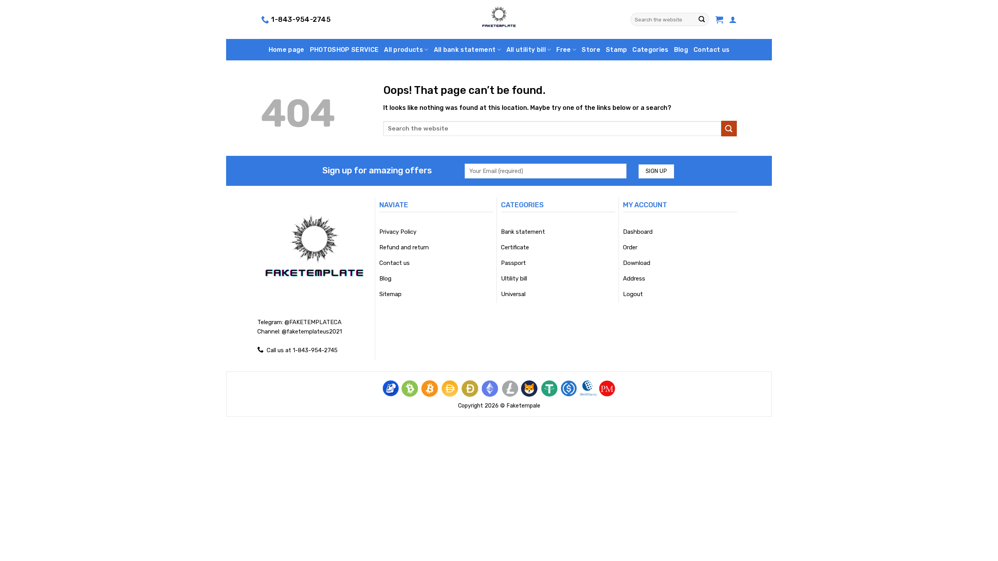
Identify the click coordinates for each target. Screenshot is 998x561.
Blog (681, 49)
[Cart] (719, 19)
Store (591, 49)
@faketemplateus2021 (312, 331)
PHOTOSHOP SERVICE (344, 49)
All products (403, 49)
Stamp (616, 49)
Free (563, 49)
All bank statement (465, 49)
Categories (650, 49)
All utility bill (526, 49)
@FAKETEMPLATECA (313, 322)
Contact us (711, 49)
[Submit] (701, 19)
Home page (286, 49)
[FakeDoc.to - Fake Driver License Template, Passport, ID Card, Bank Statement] (499, 19)
